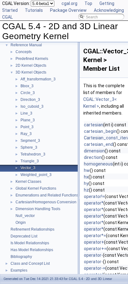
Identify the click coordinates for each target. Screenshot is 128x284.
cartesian (93, 124)
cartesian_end (98, 144)
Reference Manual (26, 45)
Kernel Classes (28, 181)
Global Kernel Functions (36, 188)
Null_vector (25, 216)
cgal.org (69, 3)
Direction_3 (30, 99)
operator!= (94, 196)
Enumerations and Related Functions (47, 195)
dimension (94, 150)
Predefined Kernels (32, 58)
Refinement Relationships (32, 229)
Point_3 (27, 127)
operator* (93, 203)
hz (86, 189)
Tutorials (34, 10)
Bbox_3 (27, 86)
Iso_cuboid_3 (32, 106)
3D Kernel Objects (31, 72)
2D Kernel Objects (31, 65)
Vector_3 (28, 168)
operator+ (94, 242)
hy (86, 183)
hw (87, 170)
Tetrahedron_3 (33, 154)
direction (93, 157)
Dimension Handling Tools (38, 209)
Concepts (24, 52)
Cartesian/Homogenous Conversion (46, 202)
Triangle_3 (30, 161)
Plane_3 (28, 120)
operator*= (95, 235)
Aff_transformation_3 (38, 79)
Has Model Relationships (32, 250)
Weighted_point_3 (36, 175)
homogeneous (98, 163)
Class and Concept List (30, 263)
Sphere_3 (29, 147)
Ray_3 (26, 134)
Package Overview (68, 10)
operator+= (95, 248)
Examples (19, 270)
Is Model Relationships (30, 243)
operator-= (94, 268)
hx (86, 176)
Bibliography (21, 257)
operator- (93, 255)
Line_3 (26, 113)
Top (88, 3)
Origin (21, 222)
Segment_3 (30, 140)
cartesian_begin (100, 131)
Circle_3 (28, 93)
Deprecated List (24, 236)
